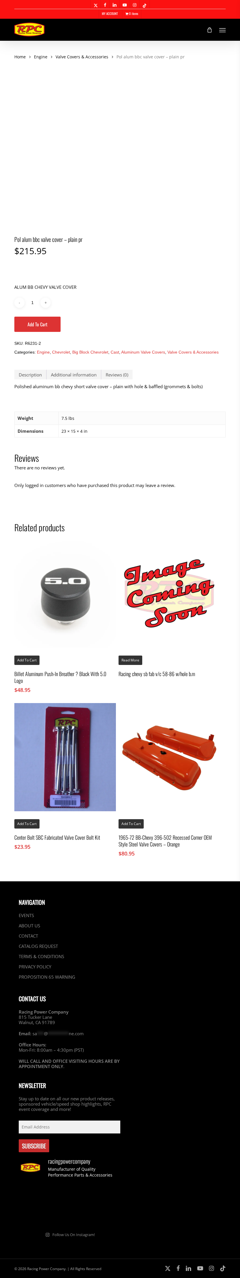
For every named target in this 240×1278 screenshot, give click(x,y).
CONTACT (28, 936)
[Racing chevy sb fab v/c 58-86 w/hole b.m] (169, 593)
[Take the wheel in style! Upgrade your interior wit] (69, 1195)
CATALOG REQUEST (38, 946)
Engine (40, 57)
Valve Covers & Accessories (82, 57)
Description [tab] (30, 375)
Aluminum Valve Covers (143, 352)
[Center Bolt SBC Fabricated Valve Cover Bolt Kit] (65, 757)
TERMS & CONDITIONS (41, 956)
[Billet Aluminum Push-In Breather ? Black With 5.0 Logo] (65, 593)
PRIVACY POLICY (35, 967)
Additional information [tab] (74, 375)
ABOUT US (29, 926)
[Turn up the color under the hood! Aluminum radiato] (69, 1216)
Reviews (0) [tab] (117, 375)
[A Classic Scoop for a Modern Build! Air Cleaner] (35, 1216)
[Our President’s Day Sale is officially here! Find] (104, 1195)
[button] (222, 30)
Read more (130, 660)
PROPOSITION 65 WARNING (47, 977)
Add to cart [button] (27, 823)
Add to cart (37, 324)
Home (20, 57)
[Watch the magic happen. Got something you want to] (35, 1195)
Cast (115, 352)
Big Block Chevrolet (90, 352)
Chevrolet (61, 352)
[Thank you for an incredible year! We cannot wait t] (104, 1216)
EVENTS (26, 915)
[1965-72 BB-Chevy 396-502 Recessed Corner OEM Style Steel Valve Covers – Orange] (169, 757)
